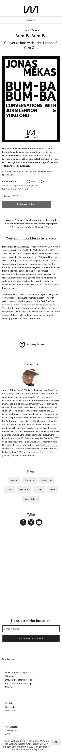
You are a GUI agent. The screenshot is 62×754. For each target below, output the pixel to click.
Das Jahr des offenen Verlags (19, 679)
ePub (33, 181)
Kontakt (9, 703)
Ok (56, 742)
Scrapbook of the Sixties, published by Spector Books (28, 304)
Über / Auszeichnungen (16, 672)
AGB (7, 734)
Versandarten (11, 726)
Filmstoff (9, 687)
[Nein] (58, 745)
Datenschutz (11, 707)
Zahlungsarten (12, 730)
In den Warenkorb (26, 204)
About (11, 676)
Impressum (10, 710)
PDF (45, 181)
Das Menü (31, 20)
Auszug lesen (35, 344)
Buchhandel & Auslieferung (18, 683)
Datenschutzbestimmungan (24, 749)
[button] (23, 522)
